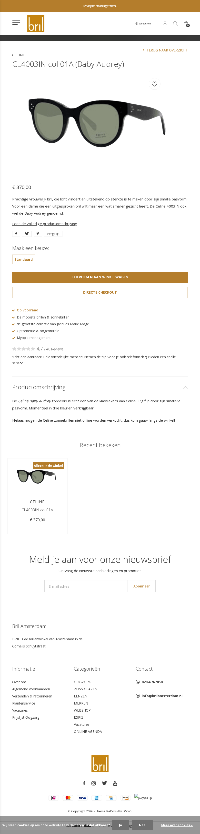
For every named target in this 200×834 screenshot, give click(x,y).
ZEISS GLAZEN (85, 689)
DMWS (127, 811)
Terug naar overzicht (167, 50)
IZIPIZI (79, 717)
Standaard (23, 259)
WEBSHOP (82, 710)
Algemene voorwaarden (31, 689)
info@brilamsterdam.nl (162, 696)
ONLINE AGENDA (88, 731)
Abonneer (141, 586)
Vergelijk (53, 233)
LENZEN (80, 696)
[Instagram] (93, 783)
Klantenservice (23, 703)
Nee (142, 825)
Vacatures (20, 710)
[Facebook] (84, 783)
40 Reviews (54, 349)
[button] (16, 23)
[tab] (100, 387)
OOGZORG (82, 682)
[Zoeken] (175, 23)
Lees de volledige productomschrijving (44, 223)
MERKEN (81, 703)
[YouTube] (115, 783)
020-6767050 (152, 682)
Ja (120, 825)
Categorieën (87, 668)
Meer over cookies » (177, 825)
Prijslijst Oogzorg (25, 717)
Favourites (154, 84)
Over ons (19, 682)
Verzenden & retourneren (32, 696)
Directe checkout (100, 292)
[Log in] (165, 23)
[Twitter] (104, 783)
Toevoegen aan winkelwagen (100, 277)
